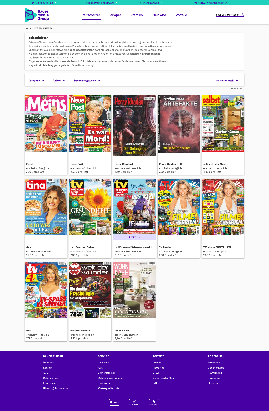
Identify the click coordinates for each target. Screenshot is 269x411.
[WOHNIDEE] (134, 292)
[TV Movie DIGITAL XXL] (223, 209)
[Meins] (46, 125)
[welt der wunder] (90, 292)
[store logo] (31, 15)
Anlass (57, 80)
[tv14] (46, 292)
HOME (29, 28)
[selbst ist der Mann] (223, 125)
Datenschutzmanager (111, 377)
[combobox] (230, 15)
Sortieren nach (225, 80)
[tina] (46, 209)
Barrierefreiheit (106, 372)
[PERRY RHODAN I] (134, 125)
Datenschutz (50, 377)
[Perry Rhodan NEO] (179, 125)
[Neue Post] (90, 125)
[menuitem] (91, 17)
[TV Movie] (179, 209)
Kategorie (34, 80)
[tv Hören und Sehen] (90, 209)
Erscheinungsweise (84, 80)
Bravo (156, 372)
